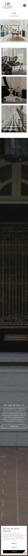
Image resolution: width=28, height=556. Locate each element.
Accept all (14, 551)
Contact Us (14, 426)
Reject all (14, 543)
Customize (14, 547)
